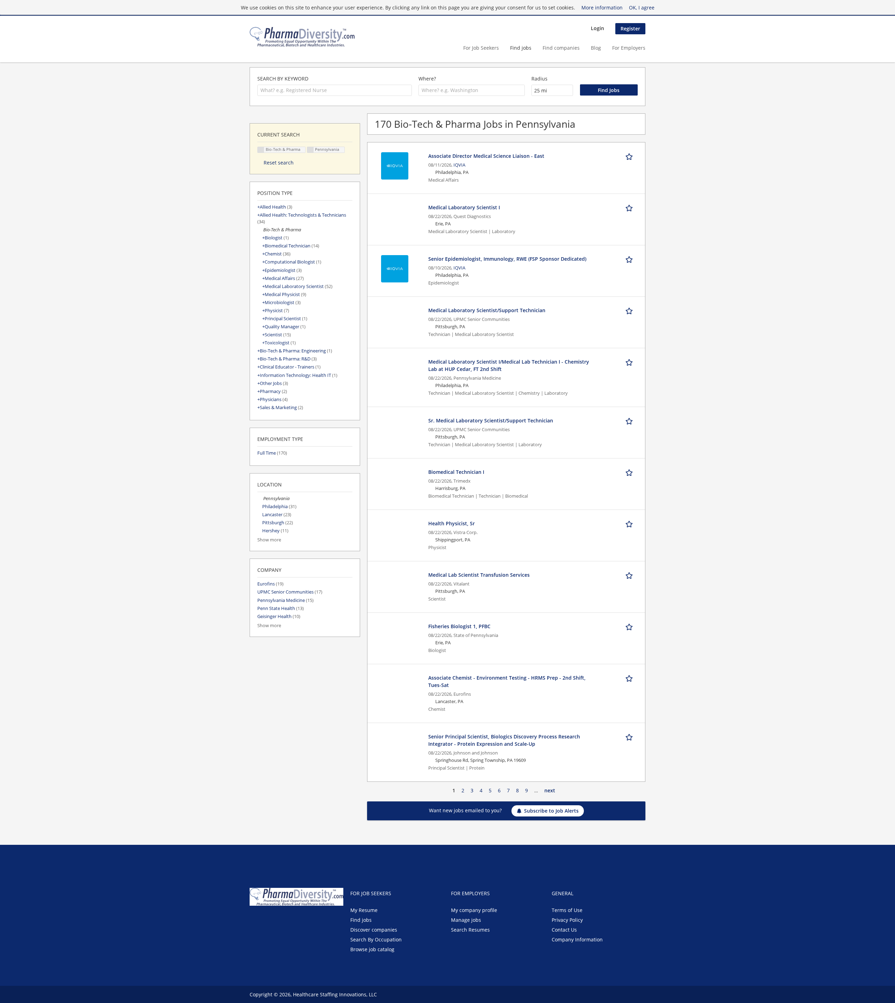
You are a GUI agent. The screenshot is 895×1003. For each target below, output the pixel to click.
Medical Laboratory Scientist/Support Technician (486, 310)
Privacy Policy (567, 920)
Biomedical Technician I (456, 472)
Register (630, 28)
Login (597, 28)
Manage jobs (466, 920)
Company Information (577, 939)
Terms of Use (567, 910)
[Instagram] (288, 920)
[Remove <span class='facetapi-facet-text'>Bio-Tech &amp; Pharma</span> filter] (261, 150)
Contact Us (564, 929)
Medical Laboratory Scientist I (464, 207)
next (549, 790)
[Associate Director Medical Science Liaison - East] (394, 165)
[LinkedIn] (278, 920)
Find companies (561, 47)
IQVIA (459, 165)
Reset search (279, 162)
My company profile (474, 910)
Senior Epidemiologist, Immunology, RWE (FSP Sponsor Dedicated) (507, 258)
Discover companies (373, 929)
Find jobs (520, 47)
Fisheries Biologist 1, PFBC (459, 626)
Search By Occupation (376, 939)
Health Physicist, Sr (451, 523)
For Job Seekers (481, 47)
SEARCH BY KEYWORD (282, 78)
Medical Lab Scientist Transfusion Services (479, 574)
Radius (539, 78)
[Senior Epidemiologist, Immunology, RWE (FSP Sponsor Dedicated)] (394, 268)
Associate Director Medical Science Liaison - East (486, 156)
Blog (596, 47)
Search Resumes (470, 929)
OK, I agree (641, 7)
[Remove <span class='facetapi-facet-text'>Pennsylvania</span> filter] (310, 150)
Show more (269, 540)
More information (602, 7)
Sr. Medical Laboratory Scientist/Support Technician (490, 420)
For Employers (628, 47)
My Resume (364, 910)
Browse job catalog (372, 949)
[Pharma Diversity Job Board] (302, 37)
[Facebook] (255, 920)
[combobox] (334, 90)
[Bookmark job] (630, 156)
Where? (427, 78)
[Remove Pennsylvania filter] (260, 499)
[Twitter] (266, 920)
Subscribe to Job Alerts (551, 810)
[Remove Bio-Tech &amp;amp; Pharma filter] (260, 230)
